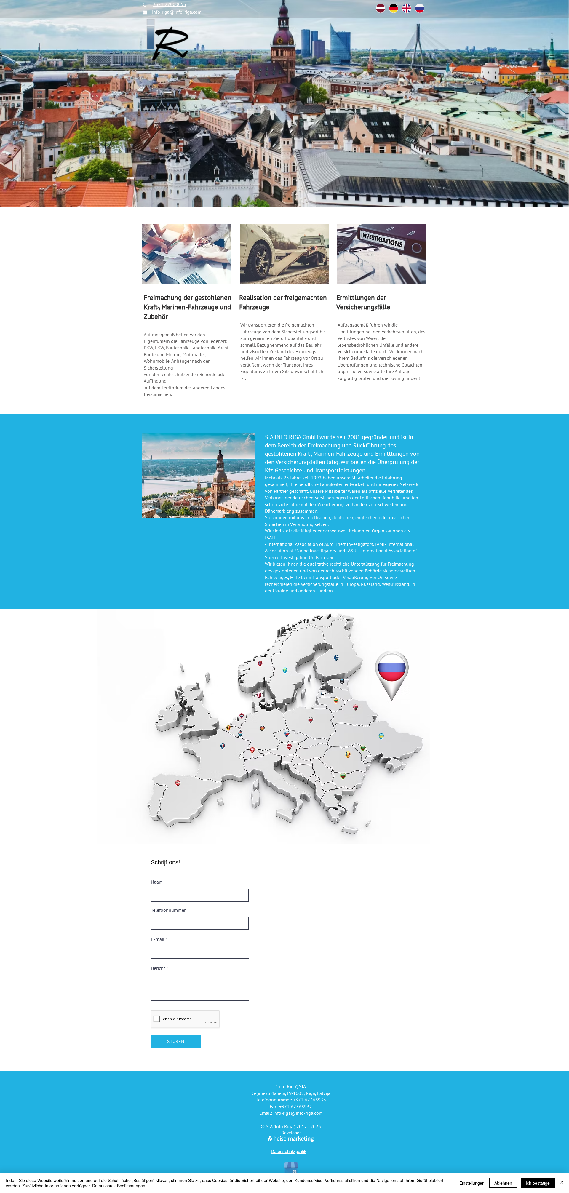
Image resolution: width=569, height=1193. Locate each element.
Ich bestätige (538, 1183)
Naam (157, 881)
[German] (393, 8)
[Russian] (419, 8)
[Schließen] (561, 1183)
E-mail (157, 939)
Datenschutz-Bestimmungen (118, 1186)
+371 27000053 (169, 4)
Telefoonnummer (168, 910)
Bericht (158, 968)
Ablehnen (503, 1183)
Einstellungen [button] (472, 1183)
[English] (406, 8)
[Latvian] (380, 8)
